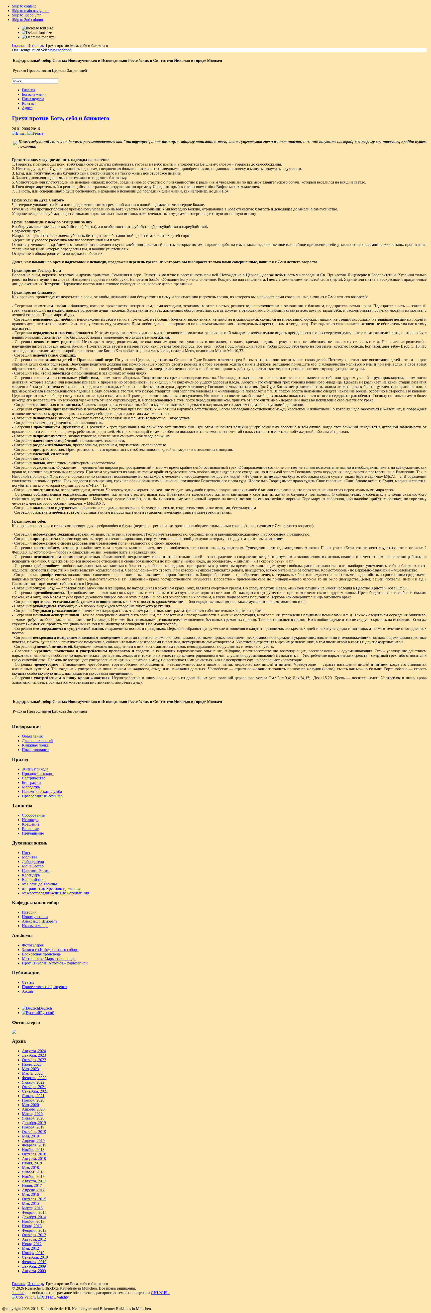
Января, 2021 (33, 1096)
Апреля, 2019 (33, 1140)
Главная (18, 45)
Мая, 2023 (30, 1069)
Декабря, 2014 (34, 1217)
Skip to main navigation (30, 10)
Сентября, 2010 (35, 1257)
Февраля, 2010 (34, 1262)
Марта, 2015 (32, 1208)
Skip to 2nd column (27, 19)
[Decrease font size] (38, 37)
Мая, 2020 (30, 1105)
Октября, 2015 (34, 1199)
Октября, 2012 (34, 1235)
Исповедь (35, 45)
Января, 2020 (33, 1118)
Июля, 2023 (32, 1064)
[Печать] (35, 133)
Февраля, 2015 (34, 1212)
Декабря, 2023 (34, 1055)
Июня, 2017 (32, 1185)
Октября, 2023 (34, 1060)
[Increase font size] (37, 28)
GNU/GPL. (160, 1293)
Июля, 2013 (32, 1226)
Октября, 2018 (34, 1154)
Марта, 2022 (32, 1073)
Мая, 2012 (30, 1248)
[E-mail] (19, 133)
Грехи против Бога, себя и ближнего (60, 118)
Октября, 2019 (34, 1131)
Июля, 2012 (32, 1244)
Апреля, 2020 (33, 1109)
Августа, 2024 (34, 1051)
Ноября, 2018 (33, 1149)
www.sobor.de (59, 50)
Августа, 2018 (34, 1158)
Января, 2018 (33, 1172)
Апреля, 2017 (33, 1190)
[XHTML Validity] (53, 1297)
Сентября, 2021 (35, 1091)
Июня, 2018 (32, 1163)
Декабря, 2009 (34, 1266)
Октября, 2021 (34, 1087)
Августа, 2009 (34, 1271)
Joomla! (18, 1293)
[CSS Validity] (24, 1297)
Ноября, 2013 (33, 1221)
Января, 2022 (33, 1082)
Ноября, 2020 (33, 1100)
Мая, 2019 (30, 1136)
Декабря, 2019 (34, 1123)
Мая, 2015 (30, 1203)
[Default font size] (37, 32)
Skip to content (24, 6)
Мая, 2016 (30, 1194)
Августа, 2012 (34, 1239)
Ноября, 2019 (33, 1127)
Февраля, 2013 (34, 1230)
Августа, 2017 (34, 1181)
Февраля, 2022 (34, 1078)
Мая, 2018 (30, 1167)
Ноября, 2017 (33, 1176)
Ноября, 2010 (33, 1253)
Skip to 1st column (26, 15)
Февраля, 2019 (34, 1145)
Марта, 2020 (32, 1114)
